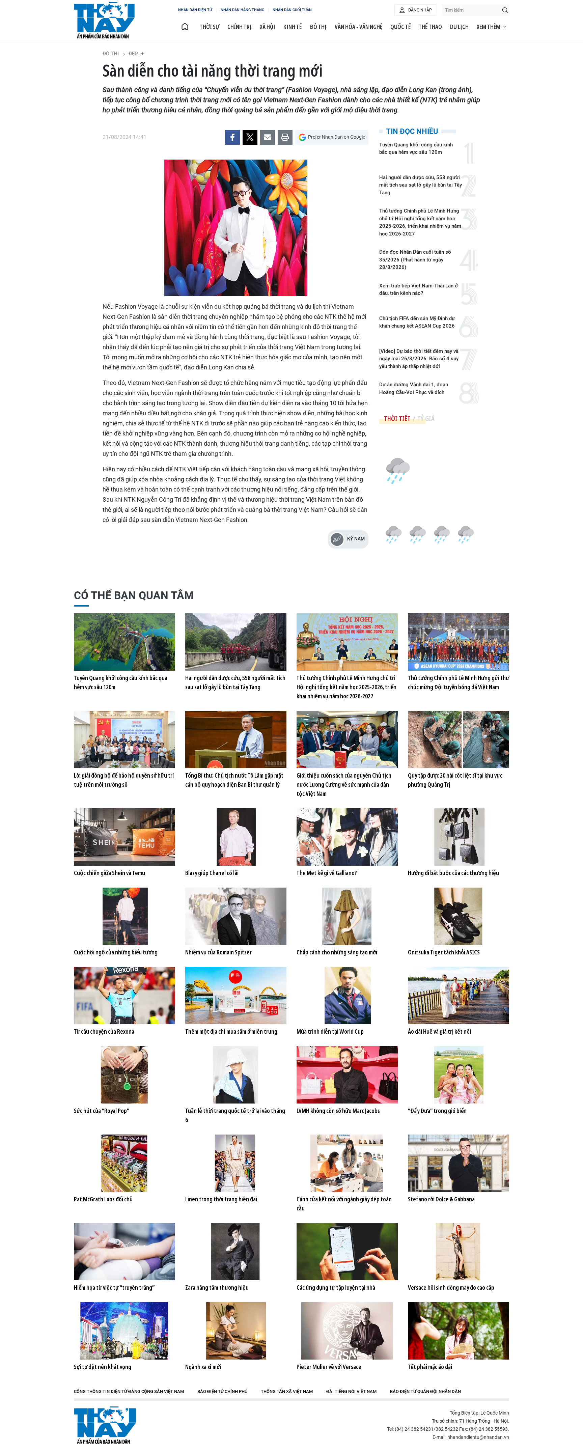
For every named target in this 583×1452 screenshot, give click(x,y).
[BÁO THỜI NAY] (184, 26)
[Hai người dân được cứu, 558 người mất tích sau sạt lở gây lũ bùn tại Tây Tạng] (235, 642)
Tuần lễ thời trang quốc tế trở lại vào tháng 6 (235, 1115)
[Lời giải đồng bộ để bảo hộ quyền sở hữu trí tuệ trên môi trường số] (124, 739)
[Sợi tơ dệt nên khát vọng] (124, 1331)
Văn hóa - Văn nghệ (358, 27)
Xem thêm (488, 27)
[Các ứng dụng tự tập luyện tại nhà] (347, 1251)
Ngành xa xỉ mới (203, 1367)
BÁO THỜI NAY (104, 20)
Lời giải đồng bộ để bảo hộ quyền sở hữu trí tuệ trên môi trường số (124, 779)
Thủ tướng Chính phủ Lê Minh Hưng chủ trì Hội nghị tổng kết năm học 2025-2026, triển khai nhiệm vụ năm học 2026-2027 (420, 222)
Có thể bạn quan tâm (134, 595)
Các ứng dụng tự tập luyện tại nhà (336, 1287)
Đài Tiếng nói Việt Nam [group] (351, 1391)
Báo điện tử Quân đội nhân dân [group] (425, 1391)
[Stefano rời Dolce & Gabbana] (458, 1163)
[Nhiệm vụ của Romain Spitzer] (235, 916)
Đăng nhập (420, 10)
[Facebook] (232, 137)
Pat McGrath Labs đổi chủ (103, 1199)
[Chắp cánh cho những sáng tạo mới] (347, 916)
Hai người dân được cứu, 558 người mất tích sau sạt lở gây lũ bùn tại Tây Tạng (420, 185)
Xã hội (267, 27)
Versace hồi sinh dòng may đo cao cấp (451, 1287)
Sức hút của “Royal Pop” (101, 1111)
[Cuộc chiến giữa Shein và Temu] (124, 837)
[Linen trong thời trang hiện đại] (235, 1163)
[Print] (285, 137)
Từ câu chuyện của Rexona (104, 1031)
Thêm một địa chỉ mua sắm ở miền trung (231, 1031)
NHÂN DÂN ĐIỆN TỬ (195, 10)
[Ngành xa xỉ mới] (235, 1331)
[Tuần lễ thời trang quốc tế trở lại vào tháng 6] (235, 1075)
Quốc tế (400, 27)
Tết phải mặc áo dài (430, 1367)
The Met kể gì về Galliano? (327, 873)
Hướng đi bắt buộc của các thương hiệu (453, 873)
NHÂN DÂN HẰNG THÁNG (242, 10)
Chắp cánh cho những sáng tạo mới (337, 952)
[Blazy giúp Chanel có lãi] (235, 837)
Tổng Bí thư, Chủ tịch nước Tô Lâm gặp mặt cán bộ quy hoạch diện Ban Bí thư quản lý (234, 779)
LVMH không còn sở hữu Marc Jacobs (338, 1111)
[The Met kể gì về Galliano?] (347, 837)
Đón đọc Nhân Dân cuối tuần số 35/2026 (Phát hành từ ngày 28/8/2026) (415, 259)
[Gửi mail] (267, 137)
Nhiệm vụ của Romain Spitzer (218, 952)
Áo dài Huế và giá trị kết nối (439, 1031)
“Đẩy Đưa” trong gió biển (437, 1111)
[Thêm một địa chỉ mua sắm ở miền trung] (235, 995)
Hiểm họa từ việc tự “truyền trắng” (114, 1287)
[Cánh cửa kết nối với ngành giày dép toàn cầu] (347, 1163)
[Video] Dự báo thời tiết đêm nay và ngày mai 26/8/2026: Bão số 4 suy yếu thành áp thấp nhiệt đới (419, 358)
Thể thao (430, 27)
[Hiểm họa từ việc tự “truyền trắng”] (124, 1251)
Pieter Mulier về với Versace (329, 1367)
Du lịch (459, 27)
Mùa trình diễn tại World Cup (330, 1031)
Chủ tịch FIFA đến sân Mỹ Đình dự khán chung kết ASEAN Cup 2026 (417, 322)
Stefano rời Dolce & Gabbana (441, 1199)
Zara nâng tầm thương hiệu (217, 1287)
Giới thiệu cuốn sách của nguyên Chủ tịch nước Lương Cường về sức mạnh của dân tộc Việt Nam (344, 784)
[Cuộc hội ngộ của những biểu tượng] (124, 916)
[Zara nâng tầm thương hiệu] (235, 1251)
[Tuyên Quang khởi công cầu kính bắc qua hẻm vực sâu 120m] (124, 642)
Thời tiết (397, 418)
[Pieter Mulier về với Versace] (347, 1331)
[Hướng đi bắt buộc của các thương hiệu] (458, 837)
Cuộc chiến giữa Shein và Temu (109, 873)
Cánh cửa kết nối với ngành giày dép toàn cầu (344, 1203)
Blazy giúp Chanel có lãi (212, 873)
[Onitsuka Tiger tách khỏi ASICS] (458, 916)
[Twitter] (250, 137)
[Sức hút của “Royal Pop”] (124, 1075)
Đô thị (318, 27)
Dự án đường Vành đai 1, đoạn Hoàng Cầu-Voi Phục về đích (413, 388)
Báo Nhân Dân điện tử (105, 1425)
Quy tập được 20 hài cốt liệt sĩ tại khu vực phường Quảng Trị (455, 779)
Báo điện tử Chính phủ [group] (222, 1391)
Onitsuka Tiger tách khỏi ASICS (444, 952)
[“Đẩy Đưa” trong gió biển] (458, 1075)
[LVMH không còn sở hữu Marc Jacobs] (347, 1075)
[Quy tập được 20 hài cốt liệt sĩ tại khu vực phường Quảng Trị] (458, 739)
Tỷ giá (426, 418)
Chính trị (239, 27)
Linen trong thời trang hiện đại (221, 1199)
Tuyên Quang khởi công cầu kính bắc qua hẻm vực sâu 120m (416, 149)
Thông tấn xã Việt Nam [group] (287, 1391)
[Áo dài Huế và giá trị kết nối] (458, 995)
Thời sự (209, 27)
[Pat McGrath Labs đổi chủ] (124, 1163)
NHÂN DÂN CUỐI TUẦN (292, 10)
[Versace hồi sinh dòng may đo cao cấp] (458, 1251)
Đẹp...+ (136, 54)
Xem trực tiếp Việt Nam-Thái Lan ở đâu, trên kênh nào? (418, 290)
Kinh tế (292, 27)
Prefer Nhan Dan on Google (336, 137)
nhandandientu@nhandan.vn (478, 1437)
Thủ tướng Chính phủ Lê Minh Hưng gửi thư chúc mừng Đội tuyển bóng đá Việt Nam (458, 682)
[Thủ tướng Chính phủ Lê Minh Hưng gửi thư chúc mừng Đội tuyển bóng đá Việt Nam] (458, 642)
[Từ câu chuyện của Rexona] (124, 995)
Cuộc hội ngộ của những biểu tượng (116, 952)
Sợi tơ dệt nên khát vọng (102, 1367)
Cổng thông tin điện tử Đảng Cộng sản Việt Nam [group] (129, 1391)
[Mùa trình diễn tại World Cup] (347, 995)
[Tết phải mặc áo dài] (458, 1331)
